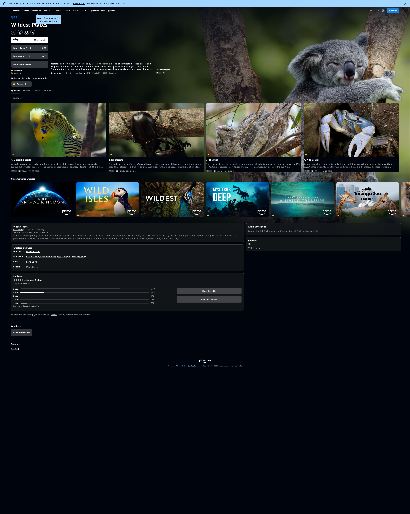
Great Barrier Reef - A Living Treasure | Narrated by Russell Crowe (302, 199)
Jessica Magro (63, 256)
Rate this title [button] (209, 291)
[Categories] (379, 11)
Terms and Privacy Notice (177, 366)
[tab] (15, 90)
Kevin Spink (165, 69)
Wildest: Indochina (172, 199)
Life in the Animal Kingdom (42, 199)
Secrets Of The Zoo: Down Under (367, 199)
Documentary (56, 73)
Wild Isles (107, 199)
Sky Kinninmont (48, 256)
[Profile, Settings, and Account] (383, 11)
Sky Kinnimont (33, 251)
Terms (54, 314)
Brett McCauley (79, 256)
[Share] (32, 32)
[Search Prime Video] (366, 11)
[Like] (20, 32)
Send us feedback (194, 366)
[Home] (15, 10)
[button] (26, 306)
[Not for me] (26, 32)
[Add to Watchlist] (13, 32)
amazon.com (79, 3)
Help (204, 366)
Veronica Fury (32, 256)
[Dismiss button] (405, 4)
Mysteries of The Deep (237, 199)
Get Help (15, 348)
